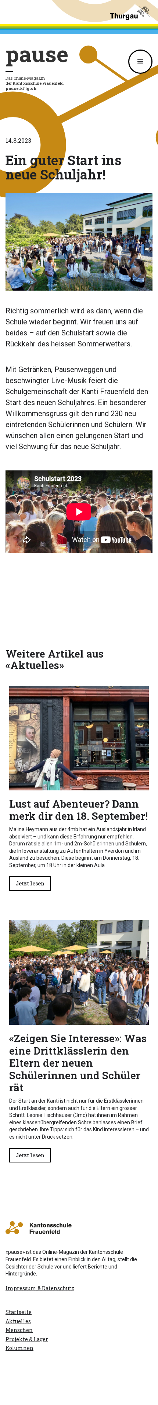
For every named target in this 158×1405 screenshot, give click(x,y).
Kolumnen (19, 1347)
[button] (140, 62)
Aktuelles (18, 1321)
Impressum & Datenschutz (40, 1288)
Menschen (19, 1329)
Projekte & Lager (27, 1339)
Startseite (19, 1311)
